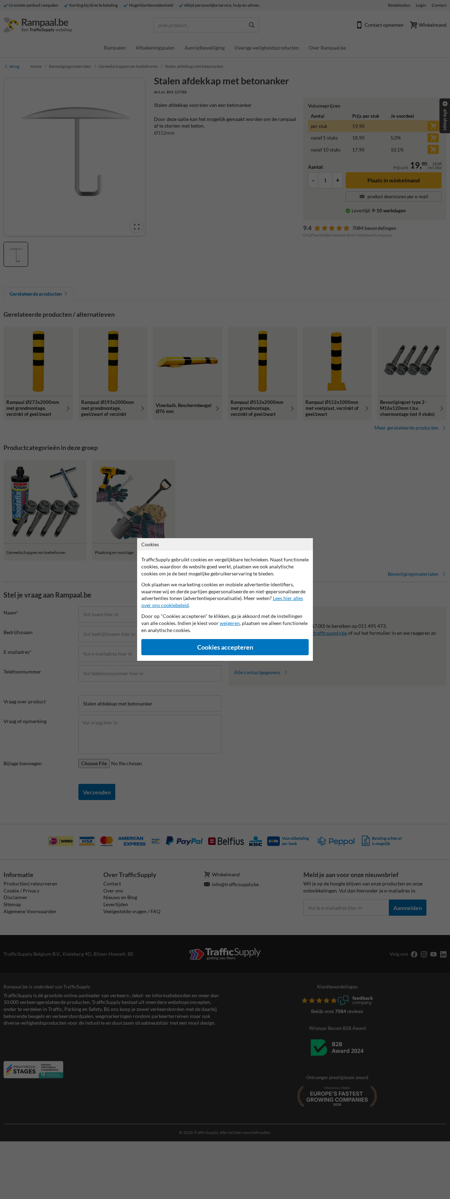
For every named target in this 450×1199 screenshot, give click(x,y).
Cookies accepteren (225, 647)
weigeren (230, 623)
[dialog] (225, 599)
